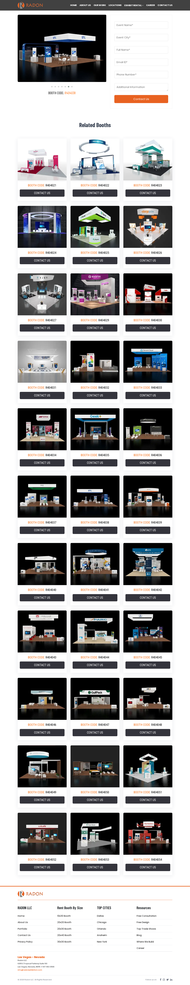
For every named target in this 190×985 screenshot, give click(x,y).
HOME (73, 5)
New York (102, 941)
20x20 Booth (64, 922)
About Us (23, 922)
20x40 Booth (64, 935)
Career (140, 948)
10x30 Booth (64, 915)
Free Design (143, 922)
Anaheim (102, 935)
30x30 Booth (64, 941)
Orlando (101, 928)
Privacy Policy (25, 941)
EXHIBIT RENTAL (133, 5)
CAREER (150, 5)
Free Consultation (146, 915)
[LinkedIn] (171, 979)
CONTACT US (165, 5)
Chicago (102, 922)
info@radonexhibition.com (30, 970)
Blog (139, 935)
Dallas (100, 915)
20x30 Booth (64, 928)
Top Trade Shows (146, 928)
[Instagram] (164, 979)
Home (21, 915)
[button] (52, 86)
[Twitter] (167, 979)
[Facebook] (160, 979)
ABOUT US (85, 5)
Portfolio (22, 928)
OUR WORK (100, 5)
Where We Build (145, 941)
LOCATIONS (115, 5)
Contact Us (24, 935)
